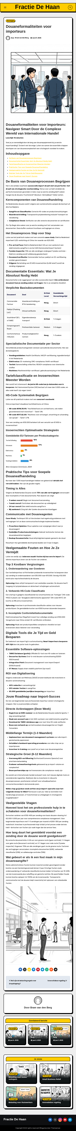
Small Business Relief (51, 1079)
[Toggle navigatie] (5, 7)
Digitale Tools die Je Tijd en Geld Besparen (25, 173)
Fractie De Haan (37, 6)
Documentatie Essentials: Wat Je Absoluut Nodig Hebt (30, 161)
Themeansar (55, 1128)
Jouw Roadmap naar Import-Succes (23, 176)
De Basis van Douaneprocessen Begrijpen (25, 158)
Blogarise (43, 1128)
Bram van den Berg (22, 38)
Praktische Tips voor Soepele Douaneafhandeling (28, 167)
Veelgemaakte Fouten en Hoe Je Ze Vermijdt (26, 170)
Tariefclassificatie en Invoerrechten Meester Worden (29, 164)
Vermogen (10, 21)
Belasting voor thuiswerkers (20, 1102)
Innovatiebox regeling (56, 981)
